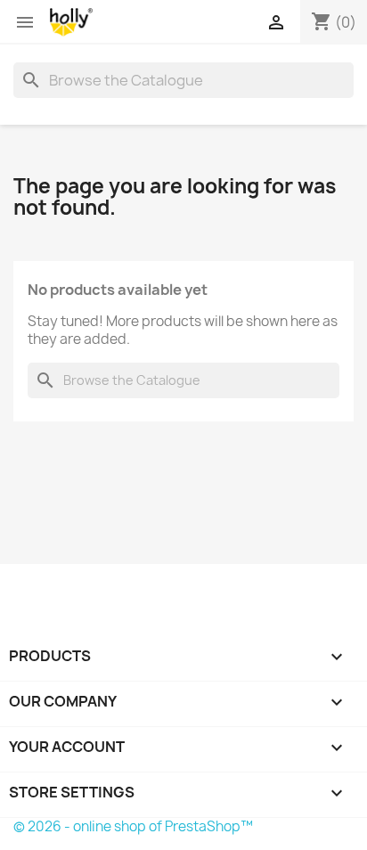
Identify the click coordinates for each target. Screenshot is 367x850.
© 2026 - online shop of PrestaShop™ (133, 826)
